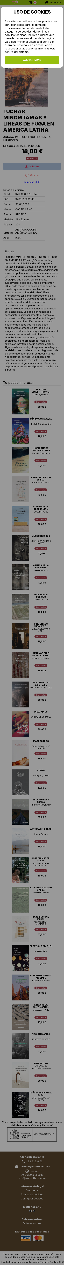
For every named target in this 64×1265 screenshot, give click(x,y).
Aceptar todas (32, 60)
